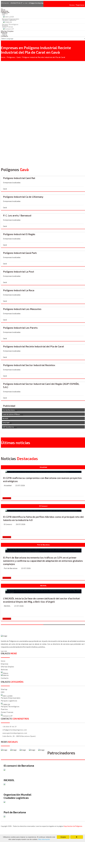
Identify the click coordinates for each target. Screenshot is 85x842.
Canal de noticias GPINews (11, 414)
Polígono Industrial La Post (18, 271)
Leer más (4, 651)
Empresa (4, 664)
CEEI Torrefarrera (8, 427)
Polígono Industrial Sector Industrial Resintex (29, 365)
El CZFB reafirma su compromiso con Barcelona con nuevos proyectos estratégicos (42, 479)
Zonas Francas (7, 27)
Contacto (4, 36)
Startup (4, 689)
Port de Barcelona (9, 410)
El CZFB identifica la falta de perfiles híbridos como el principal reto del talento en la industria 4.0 (43, 518)
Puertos (4, 709)
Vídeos (5, 673)
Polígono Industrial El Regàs (19, 234)
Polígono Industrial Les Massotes (22, 308)
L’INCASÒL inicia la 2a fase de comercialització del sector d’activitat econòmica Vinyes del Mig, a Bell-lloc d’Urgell (41, 600)
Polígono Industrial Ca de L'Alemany (23, 196)
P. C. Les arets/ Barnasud (17, 215)
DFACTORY (6, 423)
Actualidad (8, 485)
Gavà (18, 57)
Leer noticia (7, 498)
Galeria (6, 675)
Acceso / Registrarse (76, 5)
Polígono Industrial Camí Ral (19, 178)
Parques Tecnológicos (10, 24)
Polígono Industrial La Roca (18, 290)
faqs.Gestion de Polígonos (73, 826)
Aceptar (63, 837)
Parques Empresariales (10, 698)
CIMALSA (8, 22)
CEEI (3, 15)
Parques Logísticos (9, 20)
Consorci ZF (8, 715)
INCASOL (5, 418)
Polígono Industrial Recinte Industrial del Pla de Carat (33, 346)
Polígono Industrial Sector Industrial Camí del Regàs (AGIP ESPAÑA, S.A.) (41, 385)
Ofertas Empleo (7, 667)
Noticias (4, 669)
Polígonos (11, 57)
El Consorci (8, 524)
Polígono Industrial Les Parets (20, 327)
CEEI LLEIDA (9, 17)
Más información (44, 839)
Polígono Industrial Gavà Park (20, 252)
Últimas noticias (15, 442)
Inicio (3, 57)
